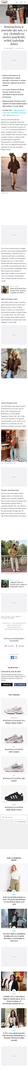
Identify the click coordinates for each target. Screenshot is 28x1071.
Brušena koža (5, 129)
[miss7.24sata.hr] (4, 2)
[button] (25, 2)
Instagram (11, 646)
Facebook (21, 646)
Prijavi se (6, 684)
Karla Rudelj (9, 48)
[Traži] (17, 2)
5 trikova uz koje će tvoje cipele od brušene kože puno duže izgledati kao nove (14, 112)
